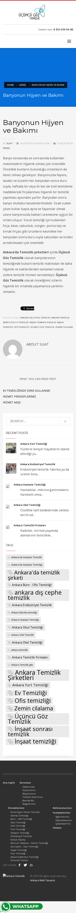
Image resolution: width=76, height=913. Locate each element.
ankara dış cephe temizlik (35, 317)
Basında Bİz (28, 800)
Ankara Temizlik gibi (22, 665)
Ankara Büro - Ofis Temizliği (32, 585)
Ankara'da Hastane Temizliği (26, 564)
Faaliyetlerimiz (61, 812)
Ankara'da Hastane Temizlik (26, 557)
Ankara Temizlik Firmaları (30, 525)
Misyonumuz (29, 793)
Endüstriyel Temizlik (21, 836)
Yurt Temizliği (18, 829)
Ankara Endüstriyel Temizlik (37, 464)
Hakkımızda (28, 786)
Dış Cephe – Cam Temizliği (24, 846)
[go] (65, 421)
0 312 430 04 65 (63, 29)
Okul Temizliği (18, 822)
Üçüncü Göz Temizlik (42, 327)
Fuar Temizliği (18, 853)
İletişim (57, 827)
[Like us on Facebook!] (19, 865)
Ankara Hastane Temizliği (30, 484)
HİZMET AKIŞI (12, 402)
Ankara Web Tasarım (42, 880)
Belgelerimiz (29, 803)
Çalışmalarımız (63, 823)
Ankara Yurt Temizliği (33, 444)
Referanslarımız (62, 807)
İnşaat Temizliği (19, 850)
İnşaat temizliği (35, 741)
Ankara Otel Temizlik (22, 635)
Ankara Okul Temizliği (27, 627)
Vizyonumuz (28, 790)
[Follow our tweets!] (25, 865)
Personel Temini (19, 860)
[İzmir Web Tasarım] (31, 865)
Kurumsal (25, 782)
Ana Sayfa (9, 782)
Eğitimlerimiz (62, 816)
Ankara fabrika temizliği (24, 612)
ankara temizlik (19, 650)
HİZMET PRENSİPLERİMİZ (19, 396)
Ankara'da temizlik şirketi (34, 575)
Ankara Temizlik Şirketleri (34, 675)
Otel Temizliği (18, 825)
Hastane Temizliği (20, 832)
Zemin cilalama (64, 327)
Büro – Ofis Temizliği (21, 818)
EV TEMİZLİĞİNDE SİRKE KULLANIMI (26, 390)
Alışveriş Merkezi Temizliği (24, 856)
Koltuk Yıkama (18, 839)
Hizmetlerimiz (16, 807)
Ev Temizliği (22, 322)
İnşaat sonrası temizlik (43, 322)
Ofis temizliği (21, 327)
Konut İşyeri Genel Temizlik (25, 812)
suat (10, 143)
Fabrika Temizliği (19, 815)
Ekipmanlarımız (64, 820)
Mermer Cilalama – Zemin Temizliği (29, 842)
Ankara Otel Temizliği (27, 505)
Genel (6, 148)
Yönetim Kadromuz (32, 796)
